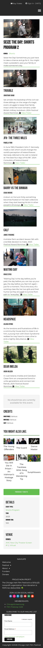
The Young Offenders (9, 448)
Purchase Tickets (21, 492)
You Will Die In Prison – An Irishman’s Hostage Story (9, 472)
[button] (39, 10)
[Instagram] (14, 596)
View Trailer (26, 113)
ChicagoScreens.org (15, 604)
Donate (5, 574)
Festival (5, 565)
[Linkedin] (17, 596)
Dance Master (34, 448)
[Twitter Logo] (21, 596)
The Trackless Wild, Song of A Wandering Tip (21, 471)
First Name (8, 621)
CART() (38, 3)
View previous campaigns (14, 637)
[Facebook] (10, 596)
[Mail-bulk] (32, 596)
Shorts (12, 53)
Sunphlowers (34, 472)
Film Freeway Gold (15, 607)
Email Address (10, 629)
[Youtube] (25, 596)
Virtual (13, 545)
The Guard (21, 448)
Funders (6, 571)
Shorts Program (13, 510)
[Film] (28, 596)
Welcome (6, 562)
